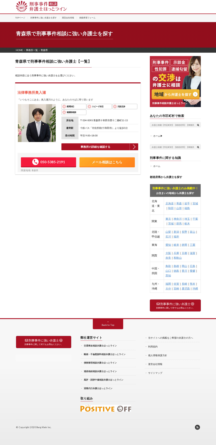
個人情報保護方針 (157, 355)
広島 (192, 266)
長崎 (184, 283)
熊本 (192, 283)
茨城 (171, 223)
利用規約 (153, 346)
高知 (168, 275)
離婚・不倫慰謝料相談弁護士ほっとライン (105, 354)
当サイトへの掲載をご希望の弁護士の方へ (170, 337)
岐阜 (176, 244)
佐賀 (176, 283)
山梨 (168, 231)
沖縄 (195, 288)
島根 (176, 266)
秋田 (171, 208)
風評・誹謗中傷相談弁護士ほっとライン (103, 379)
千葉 (195, 218)
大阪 (168, 253)
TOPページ (20, 17)
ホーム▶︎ (158, 135)
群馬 (179, 223)
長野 (184, 231)
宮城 (195, 203)
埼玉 (187, 218)
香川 (184, 270)
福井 (176, 236)
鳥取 (168, 266)
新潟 (176, 231)
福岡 (168, 283)
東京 (168, 218)
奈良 (168, 257)
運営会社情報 (68, 17)
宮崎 (176, 288)
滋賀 (192, 253)
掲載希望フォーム (87, 17)
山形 (179, 208)
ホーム (156, 166)
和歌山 (178, 257)
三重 (192, 244)
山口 (168, 270)
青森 (179, 203)
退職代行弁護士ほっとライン (98, 388)
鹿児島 (186, 288)
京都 (184, 253)
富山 (192, 231)
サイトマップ (155, 372)
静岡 (184, 244)
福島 (187, 208)
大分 (168, 288)
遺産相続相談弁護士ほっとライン (100, 371)
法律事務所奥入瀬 (32, 92)
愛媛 (192, 270)
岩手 (187, 203)
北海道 (170, 203)
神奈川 (178, 218)
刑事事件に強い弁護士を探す (43, 17)
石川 (168, 236)
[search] (198, 124)
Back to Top (108, 324)
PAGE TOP (211, 429)
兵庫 (176, 253)
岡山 (184, 266)
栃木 (187, 223)
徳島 (176, 270)
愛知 (168, 244)
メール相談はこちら (107, 162)
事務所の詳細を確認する (95, 146)
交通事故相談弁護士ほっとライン (100, 345)
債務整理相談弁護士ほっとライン (100, 362)
